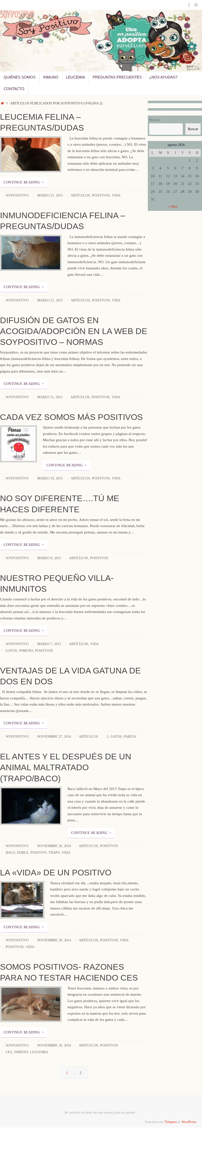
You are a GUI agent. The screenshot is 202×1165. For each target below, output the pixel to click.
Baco (10, 852)
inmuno (26, 650)
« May (173, 206)
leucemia (39, 1052)
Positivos (101, 195)
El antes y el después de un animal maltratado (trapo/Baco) (65, 767)
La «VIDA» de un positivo (55, 872)
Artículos (80, 195)
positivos (44, 650)
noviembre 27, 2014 (54, 736)
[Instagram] (196, 4)
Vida (116, 195)
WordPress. (189, 1122)
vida (66, 852)
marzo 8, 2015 (49, 558)
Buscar (154, 120)
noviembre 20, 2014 (54, 940)
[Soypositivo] (189, 4)
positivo (39, 852)
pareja (130, 736)
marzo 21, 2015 (50, 195)
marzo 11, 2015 (50, 397)
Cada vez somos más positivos (71, 417)
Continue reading (22, 182)
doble (23, 852)
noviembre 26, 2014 (54, 846)
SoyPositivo (17, 195)
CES (9, 1052)
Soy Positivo (17, 15)
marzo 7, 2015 (49, 644)
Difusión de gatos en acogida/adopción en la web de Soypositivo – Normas (73, 331)
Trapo (54, 852)
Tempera (171, 1122)
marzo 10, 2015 (50, 478)
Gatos (11, 650)
